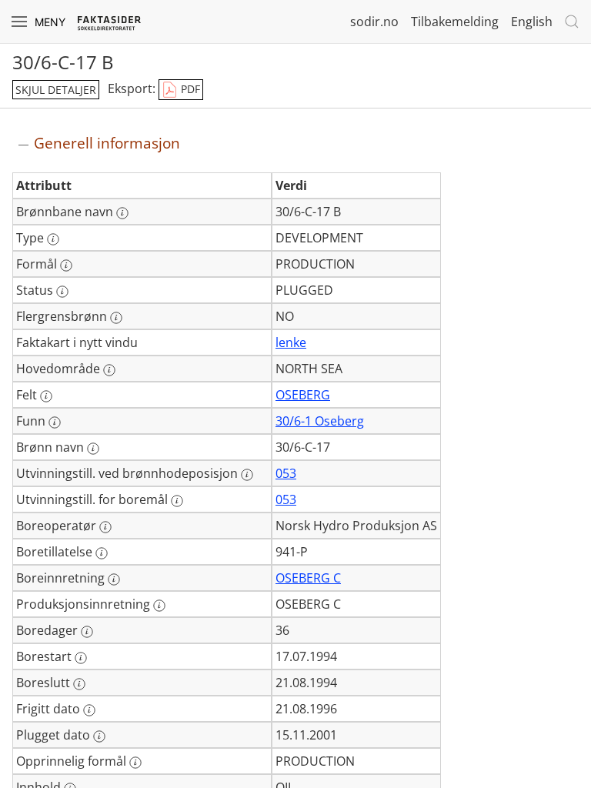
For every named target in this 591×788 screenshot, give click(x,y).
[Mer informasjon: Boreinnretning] (114, 579)
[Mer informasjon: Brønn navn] (93, 448)
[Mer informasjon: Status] (62, 291)
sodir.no (374, 21)
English (532, 21)
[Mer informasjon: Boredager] (87, 632)
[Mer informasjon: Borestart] (81, 658)
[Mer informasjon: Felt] (46, 396)
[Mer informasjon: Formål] (66, 265)
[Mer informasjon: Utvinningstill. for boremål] (177, 501)
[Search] (572, 21)
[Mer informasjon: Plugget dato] (99, 736)
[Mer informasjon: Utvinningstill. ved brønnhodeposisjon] (247, 475)
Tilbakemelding (455, 21)
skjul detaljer (55, 89)
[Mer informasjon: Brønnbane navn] (122, 213)
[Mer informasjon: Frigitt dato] (89, 710)
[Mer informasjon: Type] (53, 239)
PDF (189, 89)
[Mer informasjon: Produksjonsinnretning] (159, 605)
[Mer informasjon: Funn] (54, 422)
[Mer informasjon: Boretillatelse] (101, 553)
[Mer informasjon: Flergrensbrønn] (116, 318)
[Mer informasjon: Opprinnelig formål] (135, 762)
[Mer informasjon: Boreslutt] (79, 684)
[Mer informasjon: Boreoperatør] (105, 527)
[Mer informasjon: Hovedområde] (109, 370)
